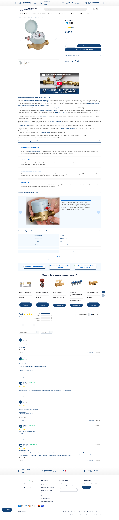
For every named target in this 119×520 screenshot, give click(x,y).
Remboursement (74, 514)
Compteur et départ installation (28, 17)
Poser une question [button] (83, 314)
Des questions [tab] (29, 325)
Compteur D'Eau (39, 17)
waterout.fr (23, 511)
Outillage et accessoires (38, 13)
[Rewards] (7, 510)
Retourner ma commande (47, 487)
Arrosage (89, 13)
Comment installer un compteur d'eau (34, 266)
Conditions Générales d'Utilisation (86, 511)
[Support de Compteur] (25, 284)
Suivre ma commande (46, 490)
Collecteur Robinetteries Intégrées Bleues (76, 294)
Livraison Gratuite (69, 35)
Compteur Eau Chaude (42, 292)
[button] (100, 9)
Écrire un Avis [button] (95, 314)
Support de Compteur (25, 292)
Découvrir (86, 487)
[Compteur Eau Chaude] (42, 284)
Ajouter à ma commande (89, 45)
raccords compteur (24, 137)
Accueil (19, 17)
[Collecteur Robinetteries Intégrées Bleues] (76, 284)
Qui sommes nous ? (46, 498)
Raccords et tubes (23, 13)
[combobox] (65, 9)
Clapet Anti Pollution (92, 292)
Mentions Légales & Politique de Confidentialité (90, 514)
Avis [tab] (21, 325)
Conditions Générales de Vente (70, 511)
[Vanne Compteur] (59, 284)
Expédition (44, 484)
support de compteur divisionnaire (28, 135)
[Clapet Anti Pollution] (93, 284)
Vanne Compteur (57, 292)
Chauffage (71, 13)
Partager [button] (22, 352)
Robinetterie (80, 13)
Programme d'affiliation (47, 501)
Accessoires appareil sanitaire (56, 13)
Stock (42, 495)
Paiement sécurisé (46, 493)
